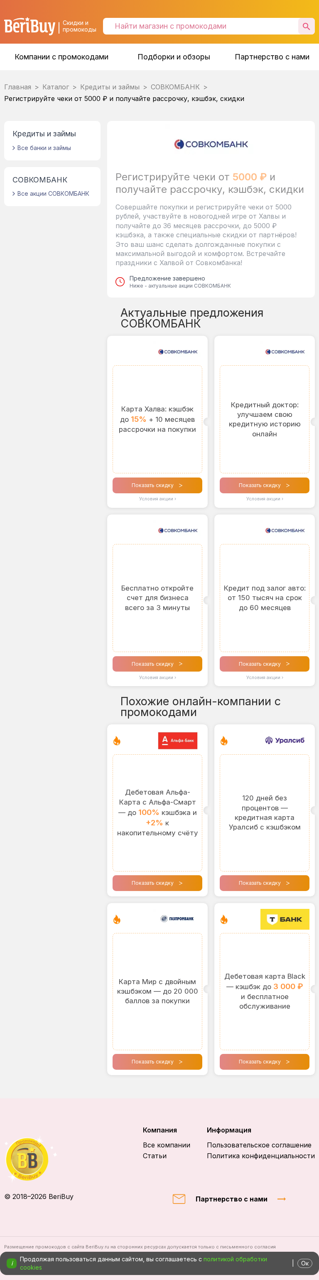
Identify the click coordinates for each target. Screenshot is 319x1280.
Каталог (55, 87)
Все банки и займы (44, 147)
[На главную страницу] (39, 1159)
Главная (17, 87)
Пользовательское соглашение (259, 1145)
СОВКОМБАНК (175, 87)
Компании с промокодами (61, 56)
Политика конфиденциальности (261, 1156)
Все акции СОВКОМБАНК (53, 193)
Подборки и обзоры (173, 56)
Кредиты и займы (110, 87)
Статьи (155, 1156)
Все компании (166, 1145)
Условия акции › (157, 499)
